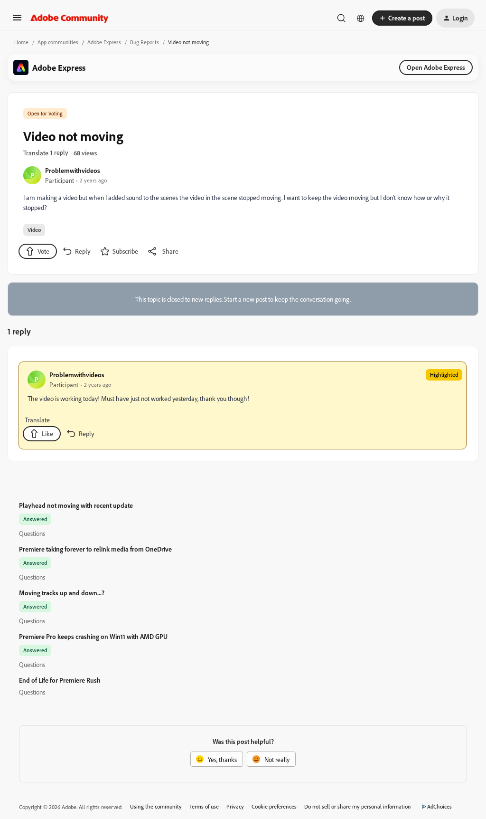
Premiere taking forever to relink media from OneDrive (95, 549)
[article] (243, 405)
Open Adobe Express (436, 67)
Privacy (235, 806)
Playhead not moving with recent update (76, 505)
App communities (57, 42)
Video (34, 229)
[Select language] (360, 18)
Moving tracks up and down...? (61, 593)
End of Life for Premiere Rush (60, 680)
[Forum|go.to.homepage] (69, 18)
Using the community (156, 806)
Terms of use (204, 806)
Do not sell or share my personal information (357, 806)
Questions (32, 533)
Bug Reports (144, 42)
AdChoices (439, 806)
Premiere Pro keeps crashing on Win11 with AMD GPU (93, 636)
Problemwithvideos (72, 170)
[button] (17, 21)
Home (21, 42)
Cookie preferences (274, 806)
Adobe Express (104, 42)
